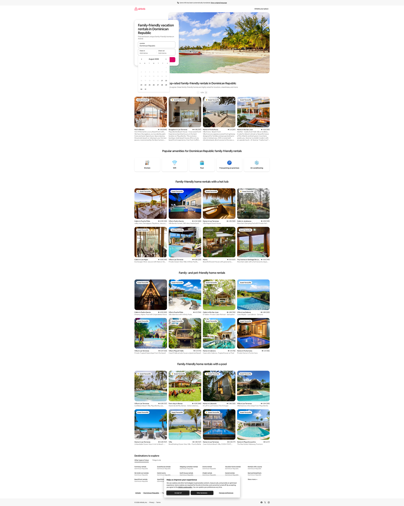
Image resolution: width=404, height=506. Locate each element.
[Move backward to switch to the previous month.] (141, 59)
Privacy (151, 502)
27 (158, 85)
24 (145, 85)
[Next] (206, 92)
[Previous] (198, 92)
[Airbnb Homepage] (139, 8)
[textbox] (147, 53)
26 (154, 85)
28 (162, 85)
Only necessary (202, 493)
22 (166, 81)
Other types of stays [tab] (141, 460)
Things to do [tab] (156, 460)
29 (166, 85)
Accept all (177, 493)
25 (149, 85)
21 (162, 81)
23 (141, 85)
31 (145, 89)
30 (141, 89)
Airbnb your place (261, 9)
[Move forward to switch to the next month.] (166, 59)
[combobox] (157, 45)
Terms (158, 502)
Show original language (219, 3)
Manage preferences (226, 493)
